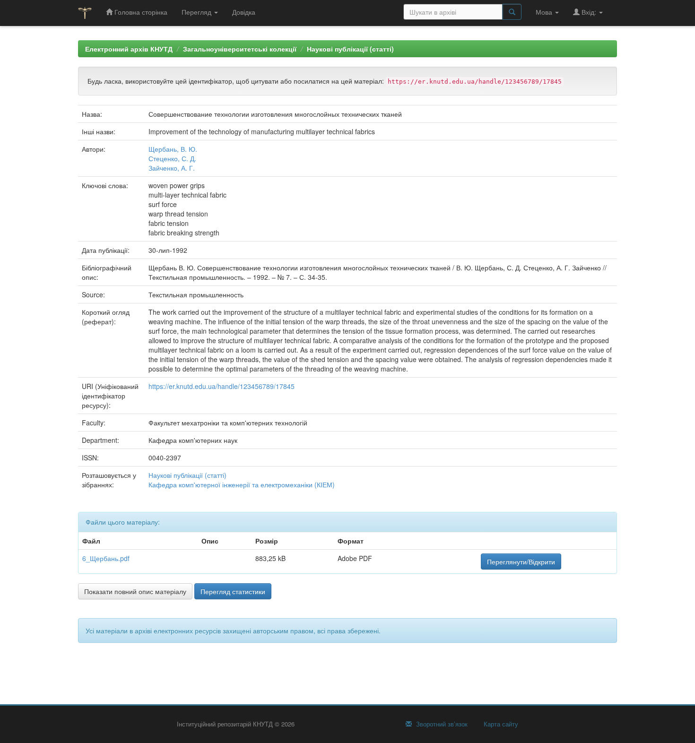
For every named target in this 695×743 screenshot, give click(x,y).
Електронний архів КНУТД (129, 48)
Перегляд (197, 12)
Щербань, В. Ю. (172, 149)
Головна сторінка (140, 12)
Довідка (243, 12)
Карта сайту (500, 724)
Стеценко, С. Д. (172, 158)
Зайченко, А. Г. (171, 168)
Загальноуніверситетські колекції (239, 48)
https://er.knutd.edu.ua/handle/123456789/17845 (221, 386)
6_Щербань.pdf (106, 558)
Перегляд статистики (232, 591)
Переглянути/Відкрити (521, 561)
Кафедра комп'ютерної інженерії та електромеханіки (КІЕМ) (241, 484)
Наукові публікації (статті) (350, 48)
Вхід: (589, 12)
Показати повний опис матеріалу (135, 591)
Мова (545, 12)
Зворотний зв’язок (441, 724)
